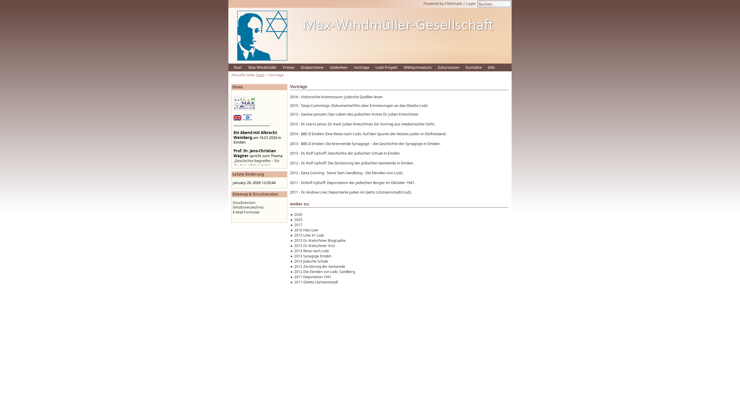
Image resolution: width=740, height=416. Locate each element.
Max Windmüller (262, 67)
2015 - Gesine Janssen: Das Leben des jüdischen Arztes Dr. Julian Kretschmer (354, 114)
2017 (298, 224)
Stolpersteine (312, 67)
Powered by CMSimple (442, 3)
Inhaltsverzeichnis (248, 207)
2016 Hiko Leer (306, 230)
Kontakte (474, 67)
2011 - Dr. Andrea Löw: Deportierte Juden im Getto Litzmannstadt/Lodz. (351, 192)
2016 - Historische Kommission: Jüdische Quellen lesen (336, 96)
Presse (288, 67)
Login (471, 3)
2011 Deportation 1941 (313, 276)
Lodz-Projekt (386, 67)
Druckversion (244, 202)
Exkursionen (448, 67)
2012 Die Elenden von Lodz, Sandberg (324, 271)
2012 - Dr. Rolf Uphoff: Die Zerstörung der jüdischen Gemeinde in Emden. (352, 163)
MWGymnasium (418, 67)
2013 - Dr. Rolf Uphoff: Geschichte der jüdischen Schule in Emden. (345, 153)
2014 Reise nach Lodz (311, 250)
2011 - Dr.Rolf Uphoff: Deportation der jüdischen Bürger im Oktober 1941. (352, 182)
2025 (298, 219)
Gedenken (338, 67)
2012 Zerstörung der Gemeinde (319, 266)
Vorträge (361, 67)
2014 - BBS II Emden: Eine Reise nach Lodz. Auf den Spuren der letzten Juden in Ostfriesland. (368, 133)
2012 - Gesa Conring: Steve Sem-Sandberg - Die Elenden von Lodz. (346, 172)
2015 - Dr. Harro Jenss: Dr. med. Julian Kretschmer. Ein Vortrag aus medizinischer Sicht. (362, 124)
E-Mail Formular (246, 212)
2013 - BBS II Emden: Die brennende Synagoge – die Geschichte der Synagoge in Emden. (365, 143)
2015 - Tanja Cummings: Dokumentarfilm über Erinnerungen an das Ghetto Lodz (359, 105)
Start (238, 67)
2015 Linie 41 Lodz (309, 235)
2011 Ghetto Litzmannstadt (316, 282)
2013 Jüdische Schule (311, 261)
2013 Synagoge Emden (312, 256)
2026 (298, 214)
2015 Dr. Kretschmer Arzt (314, 245)
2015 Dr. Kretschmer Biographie (320, 240)
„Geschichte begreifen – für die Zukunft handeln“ (257, 163)
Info (491, 67)
